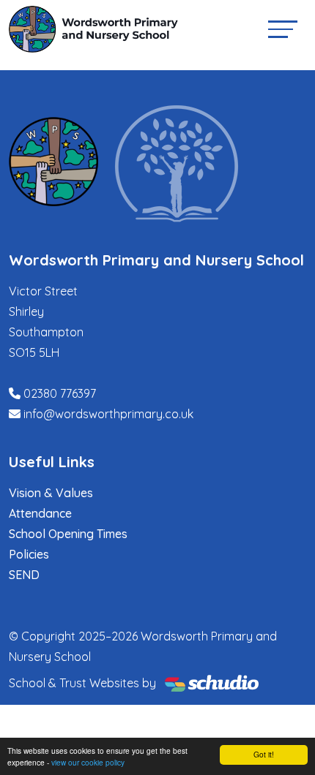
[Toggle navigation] (282, 29)
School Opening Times (68, 533)
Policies (29, 554)
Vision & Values (51, 492)
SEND (24, 574)
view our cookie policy (88, 762)
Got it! (263, 754)
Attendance (40, 513)
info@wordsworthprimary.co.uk (108, 414)
